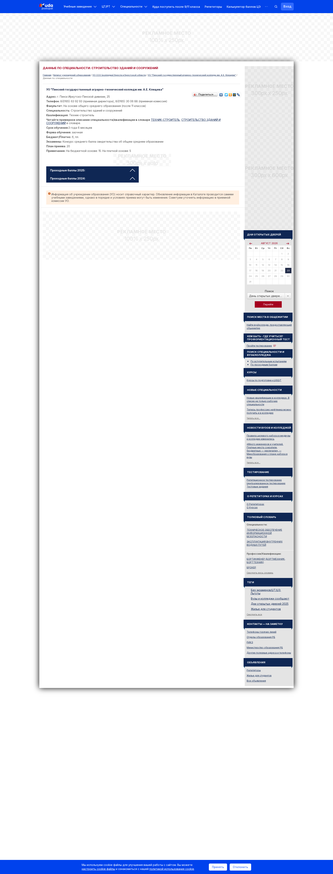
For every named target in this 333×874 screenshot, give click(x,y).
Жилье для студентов (266, 609)
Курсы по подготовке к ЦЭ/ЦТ (264, 380)
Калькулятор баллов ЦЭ (244, 6)
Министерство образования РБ (265, 647)
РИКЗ (250, 642)
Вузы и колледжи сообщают (270, 598)
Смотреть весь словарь (260, 572)
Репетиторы (213, 6)
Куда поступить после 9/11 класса (176, 6)
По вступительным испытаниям (269, 361)
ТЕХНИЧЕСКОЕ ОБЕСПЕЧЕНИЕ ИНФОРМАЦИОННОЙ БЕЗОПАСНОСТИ (264, 533)
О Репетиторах (255, 504)
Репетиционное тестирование (264, 480)
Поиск (269, 291)
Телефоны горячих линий (261, 631)
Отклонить (240, 867)
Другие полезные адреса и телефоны (269, 652)
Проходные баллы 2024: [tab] (67, 178)
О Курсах (252, 507)
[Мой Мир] (234, 93)
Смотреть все (254, 614)
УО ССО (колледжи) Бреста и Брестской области (119, 75)
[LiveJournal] (238, 93)
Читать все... (253, 418)
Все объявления (256, 680)
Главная (47, 75)
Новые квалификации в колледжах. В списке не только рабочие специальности (268, 401)
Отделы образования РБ (261, 637)
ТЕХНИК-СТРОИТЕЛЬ (165, 119)
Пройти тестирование (259, 345)
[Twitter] (226, 93)
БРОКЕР (251, 567)
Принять (218, 867)
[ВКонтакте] (221, 93)
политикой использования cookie (171, 869)
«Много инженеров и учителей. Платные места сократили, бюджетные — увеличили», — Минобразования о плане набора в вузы (267, 451)
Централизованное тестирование (266, 483)
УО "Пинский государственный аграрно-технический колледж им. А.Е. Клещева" (192, 75)
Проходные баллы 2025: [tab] (67, 170)
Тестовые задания (257, 486)
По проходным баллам (264, 364)
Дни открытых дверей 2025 (269, 603)
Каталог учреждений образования (72, 75)
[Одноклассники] (230, 93)
